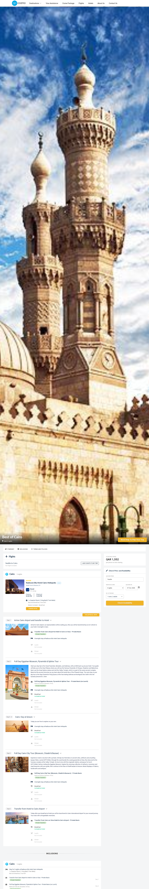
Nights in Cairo (110, 584)
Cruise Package (68, 3)
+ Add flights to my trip (90, 563)
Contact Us (113, 3)
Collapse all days (91, 615)
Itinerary (10, 549)
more (45, 676)
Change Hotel (32, 608)
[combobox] (125, 579)
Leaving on (129, 584)
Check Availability (125, 603)
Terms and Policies (40, 549)
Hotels (90, 3)
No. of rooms (110, 593)
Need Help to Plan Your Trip (132, 540)
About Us (101, 3)
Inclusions (24, 549)
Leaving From (110, 576)
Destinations (34, 3)
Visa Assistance (52, 3)
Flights (81, 3)
